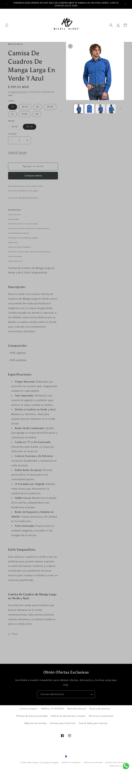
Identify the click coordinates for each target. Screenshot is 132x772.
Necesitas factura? (77, 708)
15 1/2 (25, 107)
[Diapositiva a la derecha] (120, 108)
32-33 (16, 127)
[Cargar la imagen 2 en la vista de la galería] (89, 108)
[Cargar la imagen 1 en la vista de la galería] (78, 108)
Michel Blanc (33, 763)
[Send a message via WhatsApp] (126, 765)
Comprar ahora (33, 175)
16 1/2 (50, 107)
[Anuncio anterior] (6, 4)
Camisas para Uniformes (62, 723)
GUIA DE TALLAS (17, 152)
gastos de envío (19, 92)
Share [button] (15, 634)
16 (37, 107)
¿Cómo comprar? (28, 708)
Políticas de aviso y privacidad (32, 716)
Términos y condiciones (101, 716)
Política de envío (117, 766)
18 (37, 114)
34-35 (29, 126)
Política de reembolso (71, 762)
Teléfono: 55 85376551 (52, 708)
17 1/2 (25, 114)
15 (12, 107)
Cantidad (12, 134)
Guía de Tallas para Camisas (93, 723)
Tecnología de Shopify (49, 763)
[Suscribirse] (91, 694)
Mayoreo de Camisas (36, 723)
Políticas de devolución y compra (68, 716)
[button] (6, 25)
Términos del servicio (114, 762)
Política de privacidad (93, 762)
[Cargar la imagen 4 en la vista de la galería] (111, 108)
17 (12, 114)
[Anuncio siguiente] (125, 4)
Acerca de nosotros (100, 708)
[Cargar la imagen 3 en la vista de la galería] (100, 108)
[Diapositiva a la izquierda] (69, 108)
